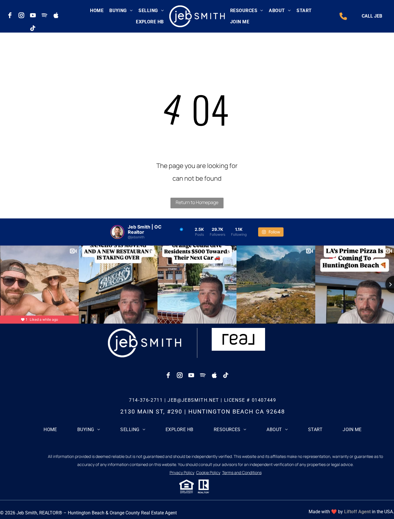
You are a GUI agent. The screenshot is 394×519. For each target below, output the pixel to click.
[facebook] (10, 15)
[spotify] (44, 15)
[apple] (56, 15)
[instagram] (21, 15)
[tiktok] (33, 28)
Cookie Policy (208, 472)
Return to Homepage (197, 202)
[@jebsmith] (117, 232)
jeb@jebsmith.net (193, 400)
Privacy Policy (182, 472)
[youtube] (33, 15)
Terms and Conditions (242, 472)
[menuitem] (96, 11)
